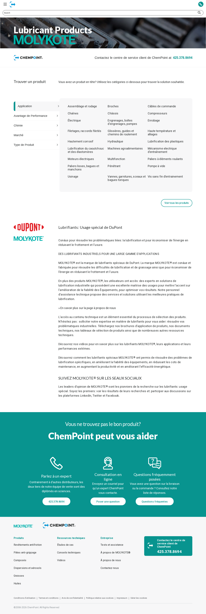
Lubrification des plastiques (166, 141)
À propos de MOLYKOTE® (115, 552)
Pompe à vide (156, 166)
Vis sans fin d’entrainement (165, 176)
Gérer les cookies (139, 598)
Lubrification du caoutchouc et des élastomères (86, 150)
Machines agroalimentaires (125, 148)
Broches (113, 106)
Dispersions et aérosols (27, 568)
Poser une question (108, 501)
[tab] (37, 106)
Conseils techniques (68, 552)
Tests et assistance (112, 544)
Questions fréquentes (155, 501)
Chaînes (73, 113)
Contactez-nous (110, 568)
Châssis (113, 113)
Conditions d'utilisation (24, 598)
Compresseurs (157, 113)
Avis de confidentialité (72, 598)
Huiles (17, 583)
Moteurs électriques (81, 159)
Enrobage (154, 120)
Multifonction (116, 159)
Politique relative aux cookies (99, 598)
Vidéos (61, 560)
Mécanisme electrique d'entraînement (162, 150)
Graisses (19, 575)
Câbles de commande (162, 106)
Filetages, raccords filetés (84, 131)
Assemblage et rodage (82, 106)
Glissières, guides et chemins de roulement (122, 132)
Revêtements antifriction (28, 544)
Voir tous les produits (176, 202)
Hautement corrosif (80, 141)
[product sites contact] (200, 4)
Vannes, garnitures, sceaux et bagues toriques (127, 178)
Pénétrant (114, 166)
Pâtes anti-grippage (25, 552)
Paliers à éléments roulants (165, 159)
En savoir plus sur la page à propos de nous (88, 308)
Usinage (73, 176)
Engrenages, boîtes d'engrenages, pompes (122, 122)
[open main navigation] (5, 4)
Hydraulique (115, 141)
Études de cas (65, 544)
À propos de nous (111, 560)
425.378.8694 (182, 58)
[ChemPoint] (60, 528)
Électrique (74, 120)
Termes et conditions (48, 598)
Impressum (122, 598)
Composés (20, 560)
